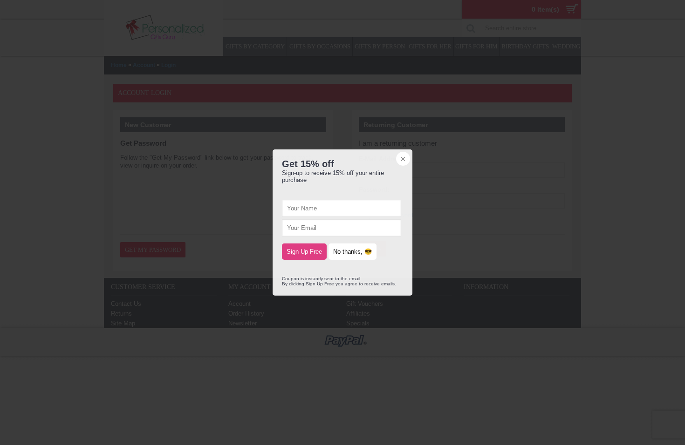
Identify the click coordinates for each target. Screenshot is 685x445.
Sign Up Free (304, 251)
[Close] (402, 159)
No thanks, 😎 (352, 251)
